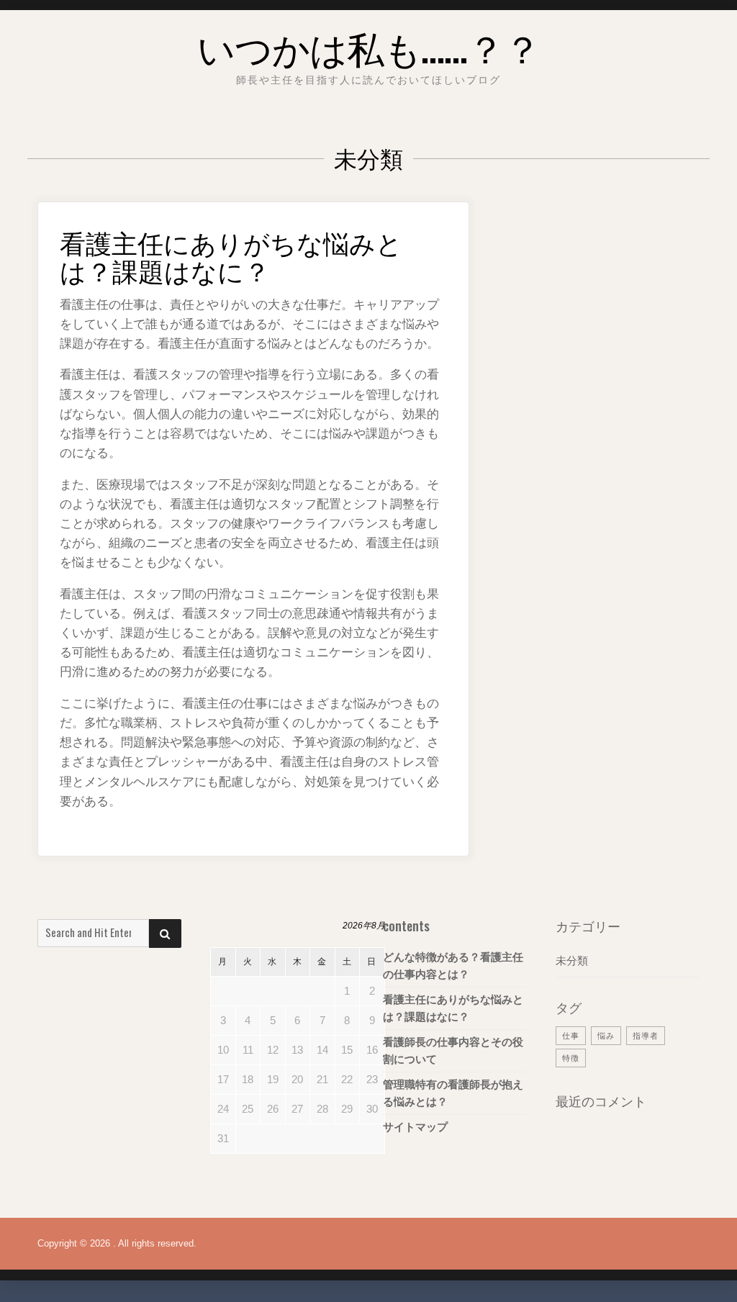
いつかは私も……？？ (369, 46)
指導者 (646, 1035)
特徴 (570, 1058)
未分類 (572, 960)
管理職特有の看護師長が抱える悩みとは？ (453, 1093)
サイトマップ (415, 1127)
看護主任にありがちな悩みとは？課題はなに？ (231, 255)
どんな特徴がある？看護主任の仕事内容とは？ (453, 965)
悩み (606, 1035)
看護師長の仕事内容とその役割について (453, 1050)
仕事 (570, 1035)
